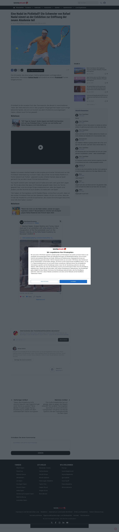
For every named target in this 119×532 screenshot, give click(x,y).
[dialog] (59, 266)
